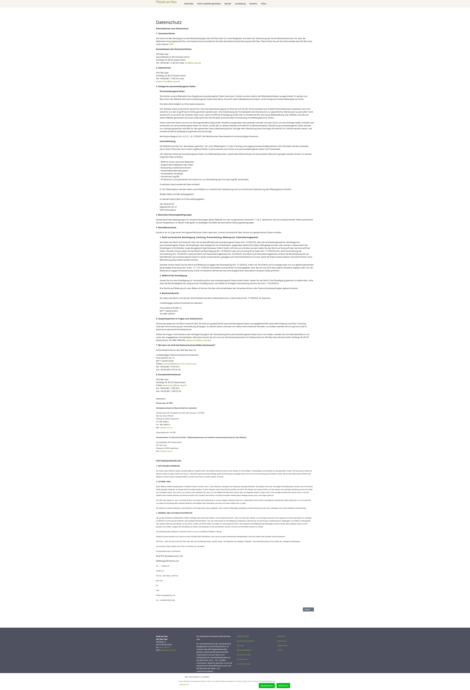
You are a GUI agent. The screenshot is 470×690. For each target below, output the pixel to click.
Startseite (188, 3)
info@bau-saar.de (193, 63)
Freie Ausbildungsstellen (209, 3)
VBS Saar (240, 645)
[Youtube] (309, 3)
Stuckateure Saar (244, 654)
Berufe (228, 3)
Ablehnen (283, 685)
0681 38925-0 (164, 647)
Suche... (280, 650)
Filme (263, 3)
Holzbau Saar (242, 659)
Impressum (282, 641)
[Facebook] (305, 3)
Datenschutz (282, 645)
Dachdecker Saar (244, 664)
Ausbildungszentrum (245, 641)
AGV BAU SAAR (243, 636)
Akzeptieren (267, 685)
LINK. (171, 44)
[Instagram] (313, 3)
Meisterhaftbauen (244, 650)
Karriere (253, 3)
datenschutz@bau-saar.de (168, 81)
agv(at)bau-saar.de (168, 650)
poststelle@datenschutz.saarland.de (179, 363)
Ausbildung (240, 3)
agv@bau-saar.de (166, 428)
